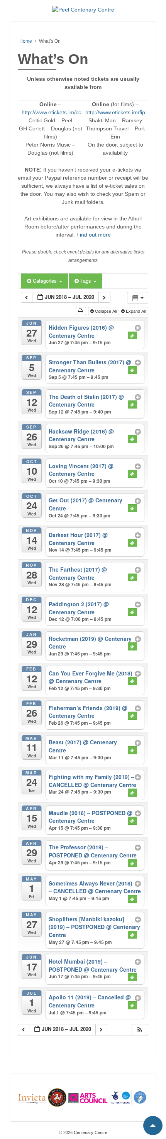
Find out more (93, 235)
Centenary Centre (90, 1132)
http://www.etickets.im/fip (115, 112)
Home (25, 41)
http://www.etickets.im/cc (51, 112)
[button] (139, 1029)
